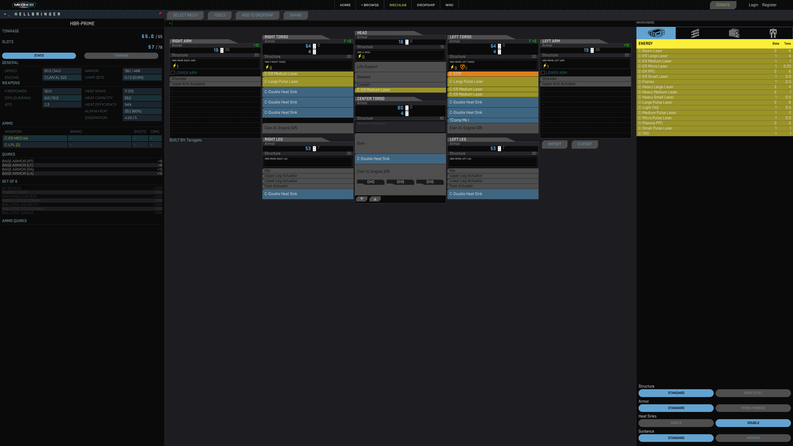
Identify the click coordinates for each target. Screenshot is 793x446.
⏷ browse (370, 5)
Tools (219, 15)
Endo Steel (753, 393)
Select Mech (185, 15)
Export (585, 144)
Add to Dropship (257, 15)
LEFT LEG (458, 140)
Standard (676, 393)
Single (676, 423)
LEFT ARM (551, 41)
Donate (723, 5)
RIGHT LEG (274, 140)
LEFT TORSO (460, 37)
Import (554, 144)
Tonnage (10, 31)
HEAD (362, 33)
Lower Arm (186, 73)
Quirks (8, 155)
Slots (7, 42)
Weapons (11, 83)
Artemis (753, 438)
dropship (426, 5)
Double (753, 423)
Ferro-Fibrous (753, 408)
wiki (449, 5)
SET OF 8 (9, 182)
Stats (39, 55)
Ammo (7, 124)
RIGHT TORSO (276, 37)
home (345, 5)
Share (296, 15)
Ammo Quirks (14, 221)
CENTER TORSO (371, 99)
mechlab (397, 5)
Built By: (186, 140)
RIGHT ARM (181, 41)
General (10, 63)
